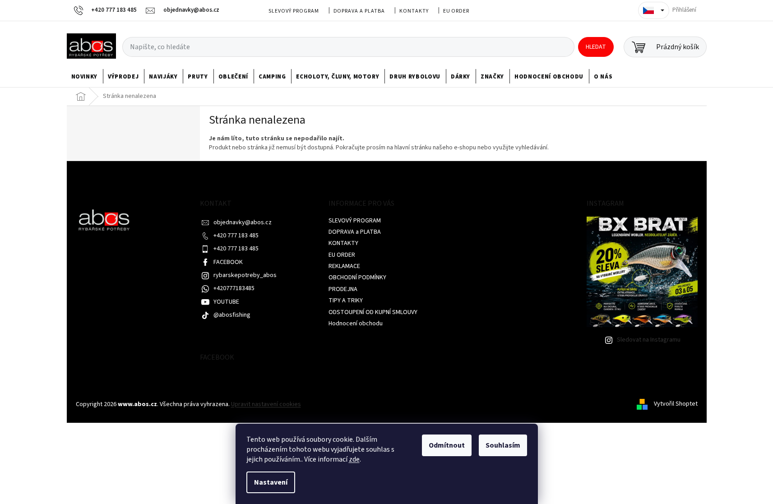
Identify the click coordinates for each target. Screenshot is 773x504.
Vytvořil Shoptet (676, 404)
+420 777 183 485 (236, 235)
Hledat (596, 46)
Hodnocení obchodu (356, 323)
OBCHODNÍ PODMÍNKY (357, 277)
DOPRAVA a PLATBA (359, 11)
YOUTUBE (226, 301)
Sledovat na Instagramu (648, 339)
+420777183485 (234, 288)
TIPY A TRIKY (346, 300)
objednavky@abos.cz (242, 222)
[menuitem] (84, 76)
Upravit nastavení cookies (266, 404)
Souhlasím (503, 445)
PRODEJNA (343, 289)
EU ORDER (456, 11)
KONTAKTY (414, 11)
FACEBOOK (228, 262)
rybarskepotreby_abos (245, 275)
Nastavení (270, 482)
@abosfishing (231, 314)
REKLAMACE (344, 266)
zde (354, 459)
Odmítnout (447, 445)
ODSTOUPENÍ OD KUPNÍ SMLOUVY (373, 312)
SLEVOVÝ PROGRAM (293, 11)
